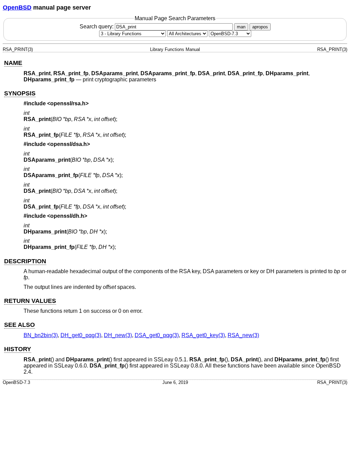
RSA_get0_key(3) (203, 335)
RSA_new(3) (243, 335)
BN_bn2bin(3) (41, 335)
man (241, 26)
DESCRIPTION (25, 261)
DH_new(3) (118, 335)
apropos (260, 26)
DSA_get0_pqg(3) (157, 335)
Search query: (97, 26)
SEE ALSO (19, 324)
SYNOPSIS (20, 93)
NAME (13, 62)
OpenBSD (17, 7)
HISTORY (17, 349)
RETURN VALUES (30, 300)
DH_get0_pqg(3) (80, 335)
